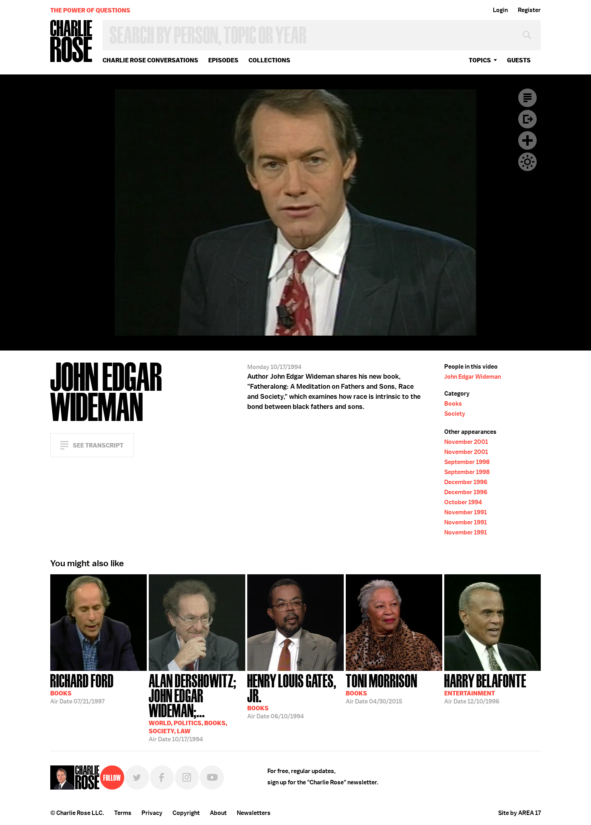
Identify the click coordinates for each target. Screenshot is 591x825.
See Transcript (98, 445)
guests (519, 60)
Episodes (223, 60)
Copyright (186, 813)
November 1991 (465, 512)
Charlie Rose (71, 42)
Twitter (137, 777)
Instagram (187, 777)
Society (454, 414)
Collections (269, 60)
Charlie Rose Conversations (150, 60)
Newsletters (254, 813)
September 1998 (467, 462)
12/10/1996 (485, 688)
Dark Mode (527, 162)
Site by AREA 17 (519, 813)
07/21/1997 (82, 688)
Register (529, 10)
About (218, 813)
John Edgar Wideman (472, 377)
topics (480, 60)
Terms (122, 813)
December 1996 (465, 482)
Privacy (152, 813)
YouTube (212, 777)
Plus (527, 140)
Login (500, 10)
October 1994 (463, 502)
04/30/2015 (381, 688)
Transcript (527, 98)
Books (453, 404)
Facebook (162, 777)
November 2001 (466, 442)
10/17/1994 (192, 707)
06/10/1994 (292, 695)
